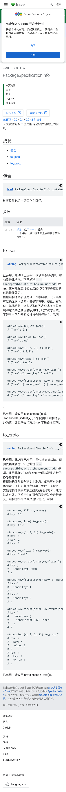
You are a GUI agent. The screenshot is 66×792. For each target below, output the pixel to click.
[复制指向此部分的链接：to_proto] (22, 435)
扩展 (16, 68)
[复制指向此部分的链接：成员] (15, 141)
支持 (5, 742)
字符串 (30, 229)
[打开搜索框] (51, 4)
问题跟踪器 (9, 748)
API (25, 68)
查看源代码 (38, 112)
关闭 (33, 45)
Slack (6, 753)
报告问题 (13, 112)
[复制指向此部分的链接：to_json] (20, 251)
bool (10, 189)
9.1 (21, 119)
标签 (19, 229)
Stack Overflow (12, 759)
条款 (5, 774)
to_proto (15, 163)
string (11, 264)
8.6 (39, 119)
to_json (15, 157)
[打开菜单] (6, 4)
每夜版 (7, 119)
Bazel (6, 68)
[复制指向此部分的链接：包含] (15, 176)
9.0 (27, 119)
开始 (33, 54)
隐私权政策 (18, 774)
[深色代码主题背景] (61, 185)
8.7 (33, 119)
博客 (5, 721)
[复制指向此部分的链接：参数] (14, 212)
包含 (13, 150)
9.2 (16, 119)
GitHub (7, 727)
